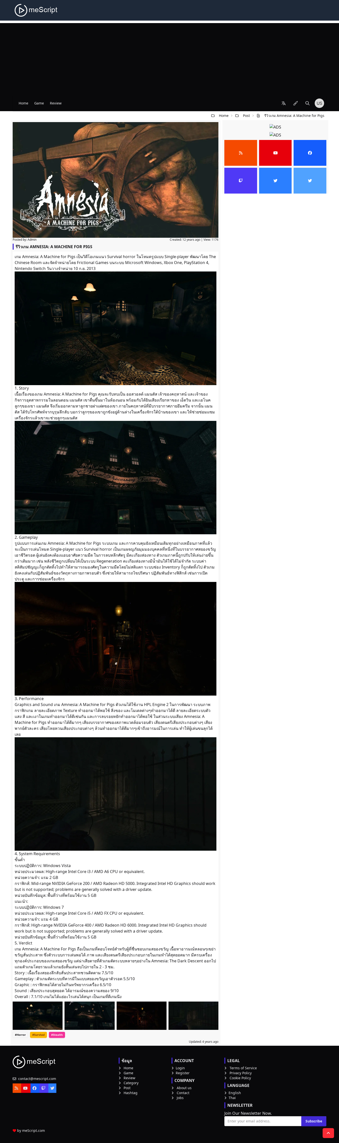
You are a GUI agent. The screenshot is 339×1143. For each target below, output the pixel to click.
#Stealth (57, 1035)
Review (56, 103)
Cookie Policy (240, 1078)
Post (246, 115)
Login (180, 1068)
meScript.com (33, 1130)
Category (131, 1082)
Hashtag (130, 1092)
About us (184, 1087)
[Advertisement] (169, 58)
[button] (284, 103)
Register (183, 1073)
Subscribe (313, 1121)
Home (23, 103)
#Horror (20, 1035)
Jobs (180, 1097)
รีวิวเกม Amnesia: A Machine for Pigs (294, 115)
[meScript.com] (36, 10)
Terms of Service (243, 1068)
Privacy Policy (241, 1073)
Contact (183, 1092)
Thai (232, 1097)
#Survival (38, 1035)
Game (39, 103)
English (235, 1092)
